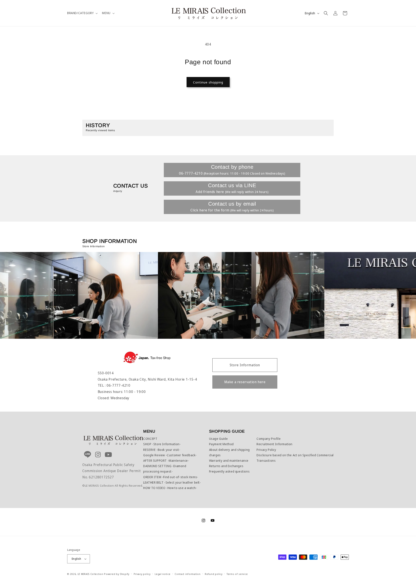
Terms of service (237, 573)
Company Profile (269, 439)
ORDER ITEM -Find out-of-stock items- (170, 477)
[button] (82, 13)
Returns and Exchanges (226, 466)
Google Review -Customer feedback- (170, 455)
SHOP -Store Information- (162, 444)
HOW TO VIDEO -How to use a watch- (170, 488)
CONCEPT (150, 439)
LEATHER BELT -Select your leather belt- (172, 482)
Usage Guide (218, 439)
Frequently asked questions (229, 471)
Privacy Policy (266, 450)
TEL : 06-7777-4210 (114, 385)
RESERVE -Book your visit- (161, 450)
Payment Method (221, 444)
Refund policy (213, 573)
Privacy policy (142, 573)
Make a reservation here (245, 382)
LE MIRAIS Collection (90, 574)
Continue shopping (208, 82)
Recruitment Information (274, 444)
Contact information (187, 573)
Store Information (245, 365)
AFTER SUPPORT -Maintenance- (166, 460)
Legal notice (162, 573)
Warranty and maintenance (229, 460)
